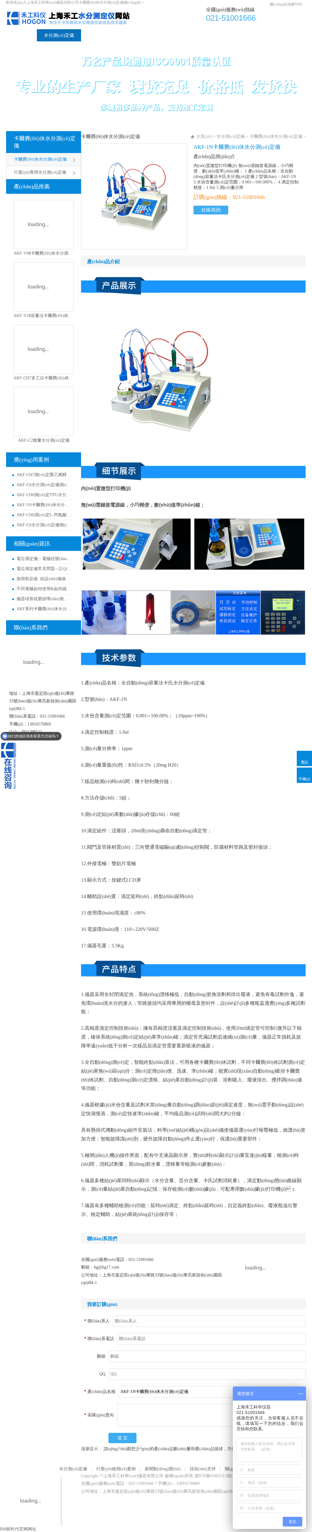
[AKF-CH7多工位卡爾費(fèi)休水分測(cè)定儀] (43, 349)
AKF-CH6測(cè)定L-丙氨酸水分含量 (44, 515)
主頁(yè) (204, 136)
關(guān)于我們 (254, 35)
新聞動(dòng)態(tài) (163, 35)
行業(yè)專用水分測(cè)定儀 (40, 172)
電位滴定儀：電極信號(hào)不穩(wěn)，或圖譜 (44, 558)
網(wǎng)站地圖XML (286, 4)
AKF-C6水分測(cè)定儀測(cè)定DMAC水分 (44, 484)
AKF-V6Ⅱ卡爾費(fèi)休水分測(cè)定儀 (43, 253)
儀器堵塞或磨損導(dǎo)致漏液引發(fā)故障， (44, 599)
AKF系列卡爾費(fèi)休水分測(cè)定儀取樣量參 (44, 609)
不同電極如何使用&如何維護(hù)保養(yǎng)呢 (44, 589)
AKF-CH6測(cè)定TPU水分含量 (44, 495)
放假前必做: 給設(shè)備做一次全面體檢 (44, 578)
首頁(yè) (21, 35)
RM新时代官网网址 (18, 1529)
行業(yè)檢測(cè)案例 (109, 35)
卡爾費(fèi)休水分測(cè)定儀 (45, 142)
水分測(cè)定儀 (59, 35)
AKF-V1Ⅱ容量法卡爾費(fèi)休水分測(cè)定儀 (43, 315)
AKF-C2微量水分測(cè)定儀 (43, 440)
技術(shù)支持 (211, 35)
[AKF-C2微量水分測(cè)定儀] (43, 411)
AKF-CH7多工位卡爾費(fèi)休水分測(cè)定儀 (43, 378)
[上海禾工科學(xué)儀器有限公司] (76, 9)
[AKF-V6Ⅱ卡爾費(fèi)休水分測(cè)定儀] (43, 224)
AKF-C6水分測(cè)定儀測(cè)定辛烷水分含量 (44, 525)
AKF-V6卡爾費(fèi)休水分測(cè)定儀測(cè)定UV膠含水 (44, 505)
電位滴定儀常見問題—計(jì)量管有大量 (44, 568)
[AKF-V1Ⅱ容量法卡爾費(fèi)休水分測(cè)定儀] (43, 287)
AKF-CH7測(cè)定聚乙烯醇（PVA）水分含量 (44, 474)
